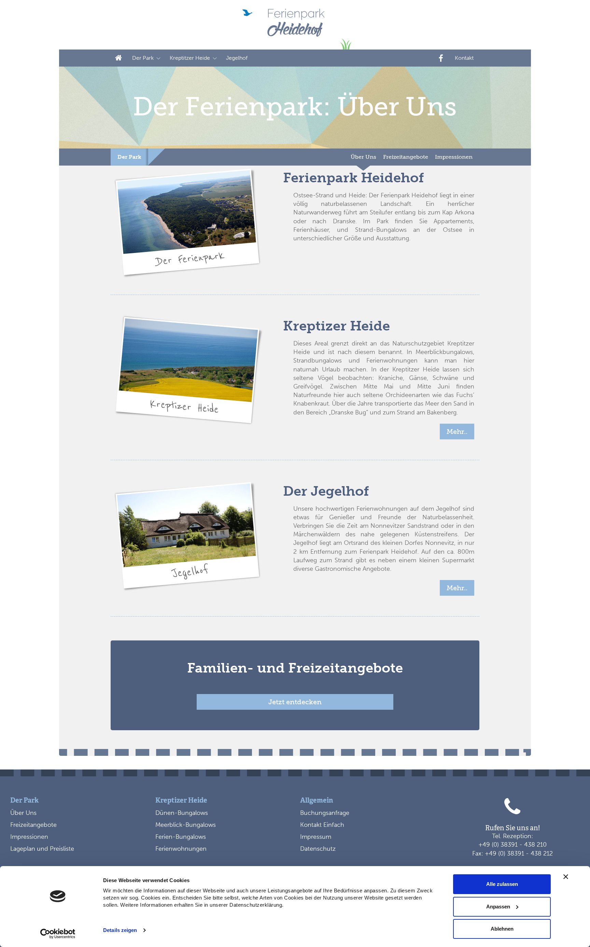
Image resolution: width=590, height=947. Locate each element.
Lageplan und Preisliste (42, 848)
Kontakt (464, 58)
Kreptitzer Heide (190, 58)
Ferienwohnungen (181, 848)
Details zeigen (120, 930)
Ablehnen (502, 929)
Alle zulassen (502, 884)
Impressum (315, 836)
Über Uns (363, 157)
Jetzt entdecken (295, 702)
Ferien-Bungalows (180, 836)
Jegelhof (237, 58)
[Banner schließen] (565, 876)
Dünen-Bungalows (181, 813)
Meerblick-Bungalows (185, 825)
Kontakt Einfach (322, 825)
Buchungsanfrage (324, 813)
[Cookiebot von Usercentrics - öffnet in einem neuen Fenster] (58, 934)
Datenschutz (318, 848)
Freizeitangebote (405, 157)
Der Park (129, 157)
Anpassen (498, 906)
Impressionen (454, 157)
